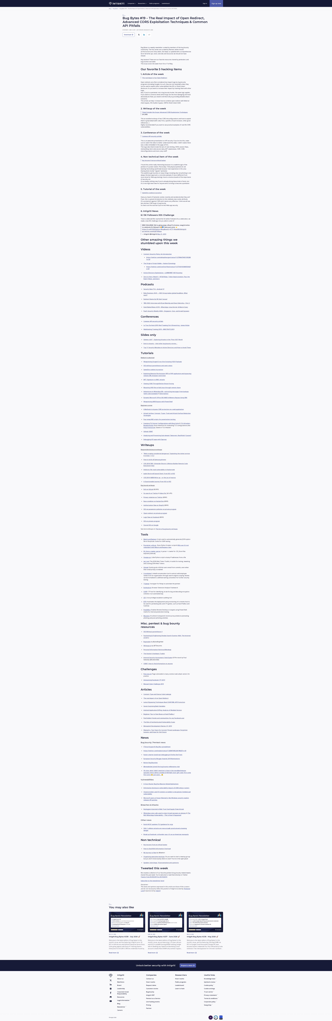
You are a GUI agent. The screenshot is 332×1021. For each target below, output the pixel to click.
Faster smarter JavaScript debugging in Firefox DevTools (163, 755)
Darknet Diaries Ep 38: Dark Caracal (155, 299)
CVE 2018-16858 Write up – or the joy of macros (160, 478)
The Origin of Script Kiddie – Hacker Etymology (160, 263)
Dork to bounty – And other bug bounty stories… (160, 344)
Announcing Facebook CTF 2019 (154, 680)
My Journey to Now (150, 853)
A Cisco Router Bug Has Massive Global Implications (161, 784)
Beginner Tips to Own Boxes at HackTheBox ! (159, 714)
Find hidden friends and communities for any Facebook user (164, 718)
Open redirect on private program (155, 513)
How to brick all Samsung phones (155, 460)
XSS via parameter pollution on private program (160, 509)
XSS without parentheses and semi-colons (158, 366)
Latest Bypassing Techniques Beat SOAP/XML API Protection (164, 702)
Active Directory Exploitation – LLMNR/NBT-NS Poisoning (163, 273)
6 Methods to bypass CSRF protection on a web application (164, 409)
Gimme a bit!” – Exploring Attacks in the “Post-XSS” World (163, 340)
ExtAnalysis (147, 588)
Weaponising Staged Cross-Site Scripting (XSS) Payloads (163, 362)
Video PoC (163, 493)
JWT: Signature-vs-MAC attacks (154, 380)
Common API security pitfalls (152, 136)
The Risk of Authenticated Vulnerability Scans (159, 722)
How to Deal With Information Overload (157, 849)
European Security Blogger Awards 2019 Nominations (162, 759)
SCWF (145, 592)
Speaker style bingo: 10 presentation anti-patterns (161, 863)
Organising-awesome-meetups (154, 857)
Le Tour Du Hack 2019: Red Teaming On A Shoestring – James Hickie (167, 325)
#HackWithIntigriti (179, 229)
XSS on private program (152, 521)
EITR (145, 602)
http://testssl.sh (149, 427)
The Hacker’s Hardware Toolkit (154, 654)
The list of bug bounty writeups (167, 529)
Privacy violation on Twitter (153, 497)
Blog (110, 8)
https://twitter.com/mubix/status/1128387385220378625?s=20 (165, 751)
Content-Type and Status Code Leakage (157, 694)
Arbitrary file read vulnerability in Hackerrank (159, 470)
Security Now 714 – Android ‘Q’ (154, 289)
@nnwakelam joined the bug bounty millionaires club (162, 767)
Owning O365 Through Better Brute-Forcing (159, 384)
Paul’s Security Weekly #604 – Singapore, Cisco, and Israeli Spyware (166, 311)
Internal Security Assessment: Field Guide (158, 658)
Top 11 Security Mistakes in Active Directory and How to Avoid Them (167, 348)
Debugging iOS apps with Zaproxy (155, 439)
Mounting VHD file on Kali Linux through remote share (162, 388)
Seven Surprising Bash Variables (154, 706)
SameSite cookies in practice (152, 193)
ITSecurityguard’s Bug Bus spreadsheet (157, 747)
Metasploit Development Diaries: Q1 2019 (158, 726)
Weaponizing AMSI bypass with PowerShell (158, 402)
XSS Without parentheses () (153, 632)
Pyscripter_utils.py (150, 545)
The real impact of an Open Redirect (154, 78)
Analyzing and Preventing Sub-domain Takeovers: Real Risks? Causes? (167, 435)
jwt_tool (146, 561)
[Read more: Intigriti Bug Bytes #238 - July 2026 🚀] (127, 922)
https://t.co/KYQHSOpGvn (151, 229)
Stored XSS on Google (151, 525)
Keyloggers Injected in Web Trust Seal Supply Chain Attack (164, 809)
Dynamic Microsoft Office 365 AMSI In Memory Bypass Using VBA (165, 398)
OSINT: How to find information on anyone (158, 664)
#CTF (171, 229)
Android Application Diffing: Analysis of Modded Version (163, 710)
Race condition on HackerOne (154, 501)
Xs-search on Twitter (151, 493)
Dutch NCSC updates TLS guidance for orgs (158, 824)
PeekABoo (147, 610)
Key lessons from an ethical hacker (154, 160)
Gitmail (146, 567)
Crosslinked (147, 573)
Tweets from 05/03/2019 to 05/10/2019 (154, 877)
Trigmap (146, 584)
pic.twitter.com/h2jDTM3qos (152, 231)
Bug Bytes (115, 8)
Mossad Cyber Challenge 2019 (154, 684)
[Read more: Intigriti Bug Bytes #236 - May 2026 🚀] (205, 922)
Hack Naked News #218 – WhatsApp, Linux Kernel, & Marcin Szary (166, 307)
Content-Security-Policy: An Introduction (158, 254)
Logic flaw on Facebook (151, 517)
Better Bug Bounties (151, 763)
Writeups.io (147, 646)
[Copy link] (149, 35)
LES (145, 598)
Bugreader (147, 642)
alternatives (164, 394)
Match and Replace (150, 539)
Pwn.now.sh (148, 674)
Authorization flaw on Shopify (154, 505)
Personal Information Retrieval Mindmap (157, 650)
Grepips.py (147, 557)
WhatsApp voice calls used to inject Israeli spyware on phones (165, 813)
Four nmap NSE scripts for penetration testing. (160, 419)
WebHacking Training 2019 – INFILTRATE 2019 (159, 329)
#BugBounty (164, 229)
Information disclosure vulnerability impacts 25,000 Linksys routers (166, 788)
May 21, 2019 (161, 234)
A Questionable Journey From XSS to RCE (157, 482)
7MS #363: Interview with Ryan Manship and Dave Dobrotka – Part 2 (167, 303)
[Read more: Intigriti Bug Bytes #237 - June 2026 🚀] (166, 922)
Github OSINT (148, 431)
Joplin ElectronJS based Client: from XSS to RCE (159, 474)
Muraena (147, 616)
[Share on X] (139, 35)
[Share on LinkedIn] (144, 35)
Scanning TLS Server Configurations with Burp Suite (161, 423)
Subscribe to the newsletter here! (152, 881)
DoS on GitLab (148, 489)
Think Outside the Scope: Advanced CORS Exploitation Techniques (165, 112)
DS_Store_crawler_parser (152, 551)
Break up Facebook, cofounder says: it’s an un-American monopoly (166, 834)
